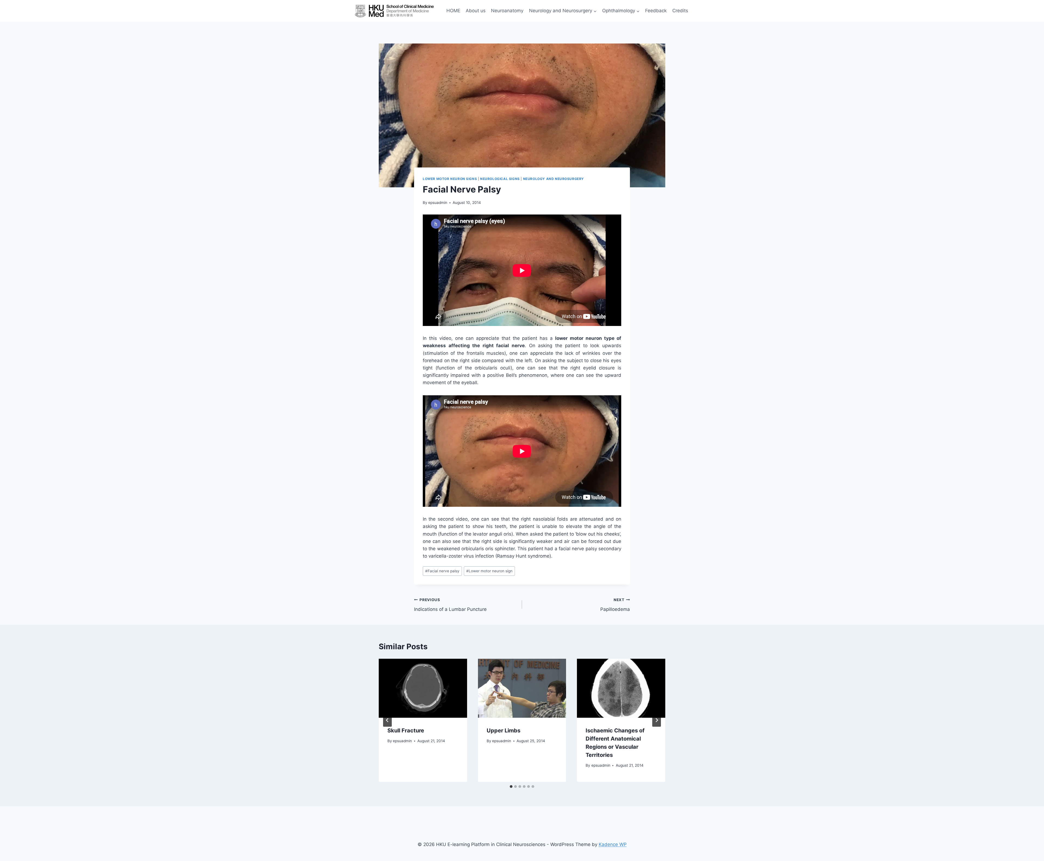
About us (476, 10)
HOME (453, 10)
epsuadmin (437, 202)
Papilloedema (615, 605)
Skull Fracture (405, 730)
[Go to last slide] (387, 720)
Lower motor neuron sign (489, 571)
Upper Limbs (503, 730)
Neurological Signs (500, 179)
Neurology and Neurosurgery (553, 179)
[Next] (656, 720)
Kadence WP (613, 844)
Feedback (656, 10)
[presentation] (423, 688)
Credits (680, 10)
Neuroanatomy (507, 10)
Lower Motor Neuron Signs (450, 179)
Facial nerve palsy (442, 571)
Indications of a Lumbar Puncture (450, 605)
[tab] (511, 786)
